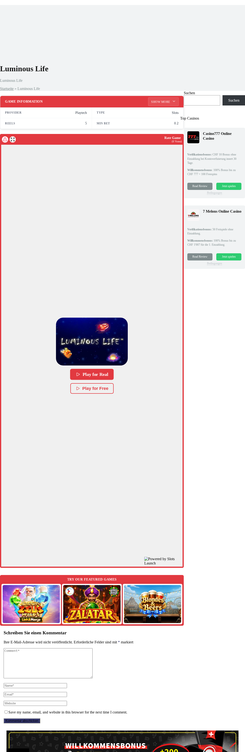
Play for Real (95, 374)
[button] (92, 341)
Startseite (7, 89)
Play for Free (95, 388)
